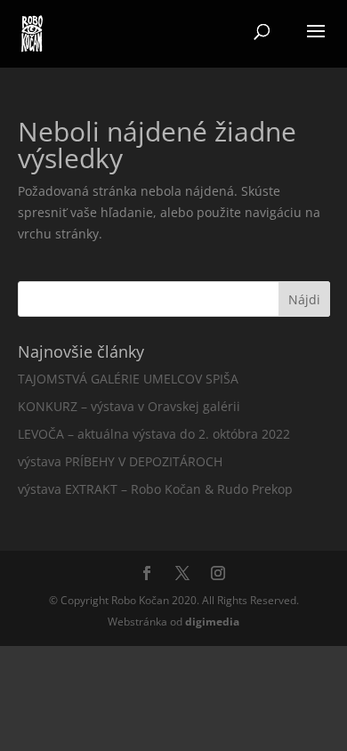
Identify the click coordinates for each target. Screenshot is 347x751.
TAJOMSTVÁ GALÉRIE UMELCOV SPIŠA (128, 378)
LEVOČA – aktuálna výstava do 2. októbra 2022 (154, 433)
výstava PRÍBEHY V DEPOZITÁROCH (120, 461)
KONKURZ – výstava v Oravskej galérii (129, 406)
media (212, 621)
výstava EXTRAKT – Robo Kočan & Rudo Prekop (155, 488)
